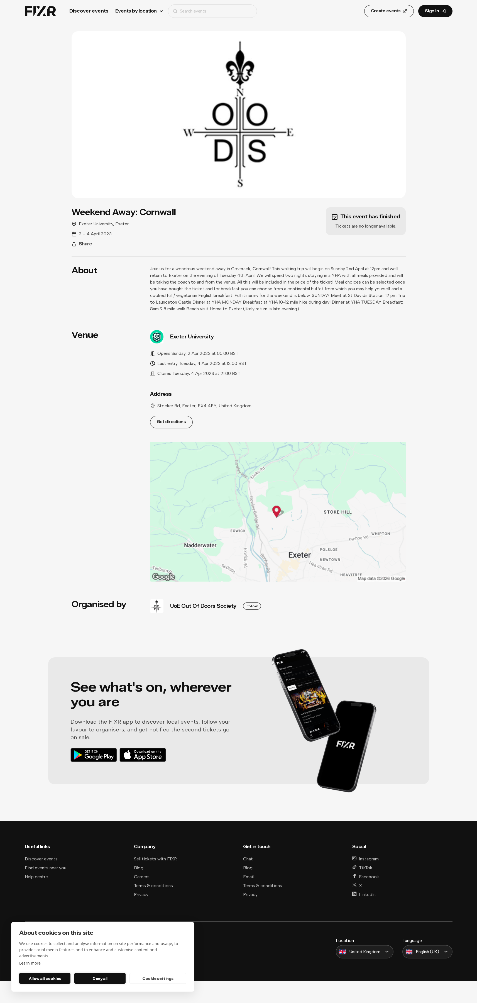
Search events (193, 11)
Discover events (89, 11)
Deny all (99, 978)
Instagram (369, 859)
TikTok (365, 867)
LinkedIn (367, 894)
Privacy (141, 894)
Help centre (36, 876)
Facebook (369, 876)
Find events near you (45, 867)
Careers (142, 876)
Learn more (30, 963)
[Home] (40, 11)
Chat (248, 859)
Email (248, 876)
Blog (138, 867)
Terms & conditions (153, 885)
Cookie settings (157, 978)
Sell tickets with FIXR (155, 859)
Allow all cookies (45, 978)
